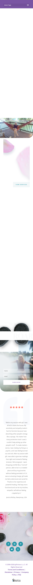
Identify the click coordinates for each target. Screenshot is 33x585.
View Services (21, 184)
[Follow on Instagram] (14, 544)
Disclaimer (9, 572)
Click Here (16, 503)
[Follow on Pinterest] (20, 544)
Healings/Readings (16, 203)
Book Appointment (15, 45)
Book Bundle (16, 271)
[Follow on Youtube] (12, 549)
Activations (16, 239)
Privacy (17, 572)
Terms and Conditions (16, 570)
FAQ (19, 575)
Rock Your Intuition (16, 303)
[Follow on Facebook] (8, 544)
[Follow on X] (18, 549)
